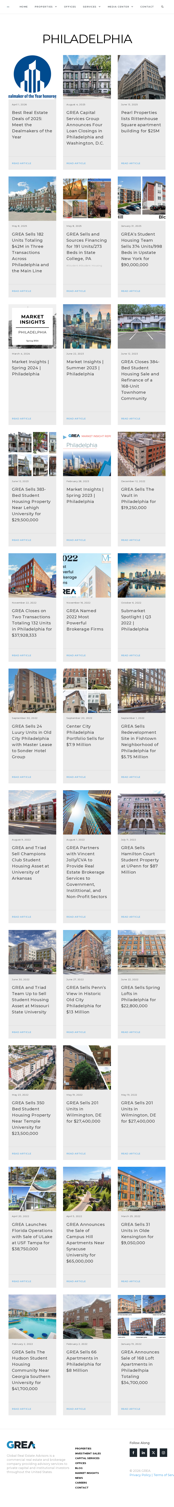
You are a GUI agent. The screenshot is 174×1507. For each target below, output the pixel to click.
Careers (81, 1482)
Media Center (118, 6)
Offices (70, 6)
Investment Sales (88, 1453)
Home (24, 6)
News (79, 1477)
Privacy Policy (140, 1475)
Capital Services (87, 1458)
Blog (79, 1468)
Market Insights (87, 1473)
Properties (44, 6)
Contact (147, 6)
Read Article (21, 163)
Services (90, 6)
